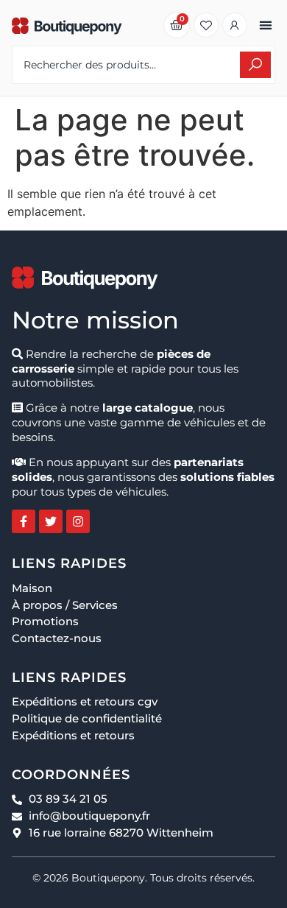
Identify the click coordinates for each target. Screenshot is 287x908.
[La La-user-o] (234, 25)
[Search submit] (255, 65)
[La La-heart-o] (206, 25)
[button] (265, 25)
